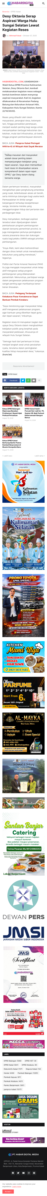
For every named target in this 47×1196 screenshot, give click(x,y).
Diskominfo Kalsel (13, 1069)
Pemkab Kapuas (12, 1077)
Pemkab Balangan (28, 1073)
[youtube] (23, 1173)
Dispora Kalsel (33, 1069)
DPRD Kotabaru (29, 1065)
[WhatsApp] (28, 380)
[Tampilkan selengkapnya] (39, 380)
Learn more (16, 1186)
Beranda (5, 12)
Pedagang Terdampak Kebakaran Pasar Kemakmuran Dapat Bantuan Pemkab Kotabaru (20, 296)
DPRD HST (30, 1061)
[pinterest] (34, 1173)
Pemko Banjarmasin (14, 1085)
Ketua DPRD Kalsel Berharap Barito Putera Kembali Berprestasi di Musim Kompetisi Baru (11, 444)
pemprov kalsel (13, 1089)
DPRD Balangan (12, 1061)
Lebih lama (39, 456)
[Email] (33, 380)
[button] (3, 4)
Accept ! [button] (8, 1191)
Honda (9, 1073)
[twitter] (18, 1173)
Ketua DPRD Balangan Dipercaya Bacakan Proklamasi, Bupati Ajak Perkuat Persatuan (12, 412)
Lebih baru (8, 456)
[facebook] (13, 1173)
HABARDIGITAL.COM (13, 81)
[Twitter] (22, 380)
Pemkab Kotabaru (13, 1081)
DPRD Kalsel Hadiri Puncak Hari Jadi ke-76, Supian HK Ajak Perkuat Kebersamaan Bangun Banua (34, 413)
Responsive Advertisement (23, 366)
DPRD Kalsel (16, 12)
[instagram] (29, 1173)
